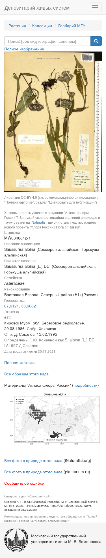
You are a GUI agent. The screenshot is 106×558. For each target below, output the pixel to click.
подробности (85, 385)
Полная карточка (20, 362)
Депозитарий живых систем (37, 7)
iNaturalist (38, 222)
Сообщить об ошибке (24, 483)
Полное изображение (24, 49)
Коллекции (42, 25)
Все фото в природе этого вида (33, 460)
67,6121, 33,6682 (20, 306)
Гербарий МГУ (71, 25)
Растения (17, 25)
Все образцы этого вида (26, 374)
